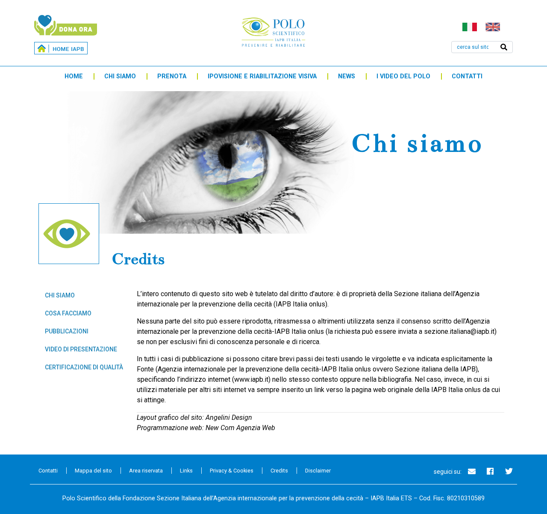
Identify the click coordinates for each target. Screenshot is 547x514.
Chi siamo (120, 76)
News (346, 76)
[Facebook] (490, 471)
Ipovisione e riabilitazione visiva (262, 76)
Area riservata (146, 470)
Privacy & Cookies (231, 470)
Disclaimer (318, 470)
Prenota (171, 76)
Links (186, 470)
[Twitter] (509, 471)
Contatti (467, 76)
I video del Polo (403, 76)
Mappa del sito (93, 470)
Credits (279, 470)
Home (74, 76)
